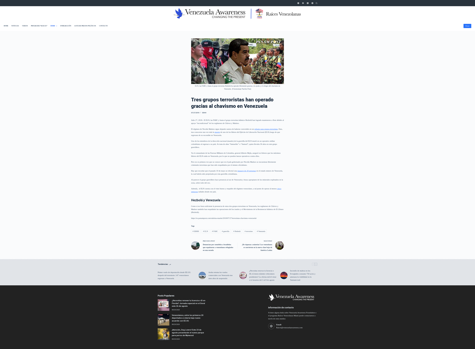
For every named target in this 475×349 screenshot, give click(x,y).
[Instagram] (298, 3)
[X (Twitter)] (308, 3)
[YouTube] (312, 3)
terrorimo (249, 231)
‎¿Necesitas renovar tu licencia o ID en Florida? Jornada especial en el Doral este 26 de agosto (188, 303)
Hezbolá (236, 231)
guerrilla (225, 231)
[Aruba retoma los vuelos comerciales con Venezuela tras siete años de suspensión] (202, 275)
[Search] (316, 3)
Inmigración (65, 26)
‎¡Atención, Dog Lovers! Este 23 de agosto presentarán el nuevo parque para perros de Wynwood (188, 333)
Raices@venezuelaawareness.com (289, 328)
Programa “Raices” (39, 26)
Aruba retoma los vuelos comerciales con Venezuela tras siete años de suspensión (220, 275)
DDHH (52, 26)
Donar (467, 26)
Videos (25, 26)
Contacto (103, 26)
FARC (215, 231)
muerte (217, 132)
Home (6, 26)
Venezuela (261, 231)
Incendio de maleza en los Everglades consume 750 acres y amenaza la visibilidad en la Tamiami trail (302, 275)
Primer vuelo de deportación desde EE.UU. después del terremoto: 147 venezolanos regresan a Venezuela (174, 275)
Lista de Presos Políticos (85, 26)
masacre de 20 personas (247, 171)
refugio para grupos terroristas (266, 129)
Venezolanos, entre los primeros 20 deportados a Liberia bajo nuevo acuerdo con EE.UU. (187, 318)
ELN (205, 231)
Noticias (15, 26)
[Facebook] (303, 3)
